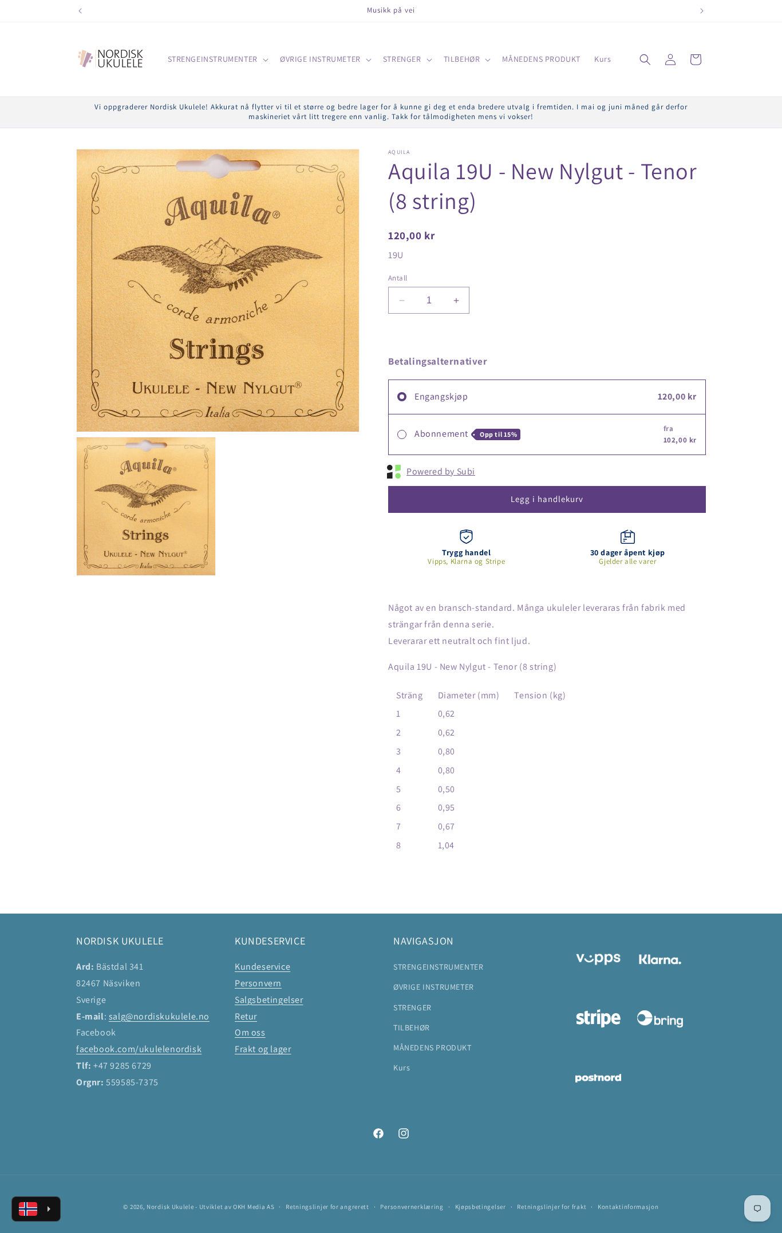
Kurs (401, 1067)
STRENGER (412, 1007)
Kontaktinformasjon (628, 1207)
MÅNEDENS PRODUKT (432, 1047)
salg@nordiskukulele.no (159, 1016)
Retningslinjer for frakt (551, 1207)
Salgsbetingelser (269, 1000)
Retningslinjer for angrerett (327, 1207)
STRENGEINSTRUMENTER (438, 967)
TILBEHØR (411, 1027)
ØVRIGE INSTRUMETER (433, 987)
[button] (217, 59)
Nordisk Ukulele (170, 1207)
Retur (246, 1016)
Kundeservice (262, 967)
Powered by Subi (440, 471)
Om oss (250, 1032)
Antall (397, 278)
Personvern (258, 983)
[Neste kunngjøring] (701, 11)
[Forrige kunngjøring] (80, 11)
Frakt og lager (263, 1049)
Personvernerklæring (411, 1207)
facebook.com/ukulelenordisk (139, 1049)
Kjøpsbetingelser (480, 1207)
